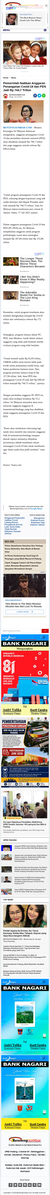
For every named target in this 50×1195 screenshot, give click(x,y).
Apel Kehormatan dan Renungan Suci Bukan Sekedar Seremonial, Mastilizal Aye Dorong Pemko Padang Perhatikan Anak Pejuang (31, 869)
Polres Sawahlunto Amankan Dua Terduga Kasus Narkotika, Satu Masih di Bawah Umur (24, 549)
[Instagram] (25, 1185)
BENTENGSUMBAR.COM (17, 127)
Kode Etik (18, 1165)
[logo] (25, 1142)
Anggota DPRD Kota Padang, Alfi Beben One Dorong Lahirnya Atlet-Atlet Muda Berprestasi (31, 847)
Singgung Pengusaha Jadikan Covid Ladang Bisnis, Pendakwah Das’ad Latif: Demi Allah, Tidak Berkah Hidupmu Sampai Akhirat (15, 526)
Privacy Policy (30, 1154)
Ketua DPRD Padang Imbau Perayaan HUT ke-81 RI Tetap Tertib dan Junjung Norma (30, 891)
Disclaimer (17, 1154)
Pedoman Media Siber (34, 1165)
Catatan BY (24, 1151)
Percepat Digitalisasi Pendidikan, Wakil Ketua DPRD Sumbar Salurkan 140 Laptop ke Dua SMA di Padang (24, 824)
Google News (36, 509)
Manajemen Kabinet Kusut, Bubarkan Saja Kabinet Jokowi (37, 521)
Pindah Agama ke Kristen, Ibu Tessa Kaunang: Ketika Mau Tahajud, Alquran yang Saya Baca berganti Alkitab (24, 933)
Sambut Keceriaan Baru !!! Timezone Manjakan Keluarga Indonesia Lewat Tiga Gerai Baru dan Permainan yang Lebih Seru (21, 948)
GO (45, 631)
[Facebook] (11, 1185)
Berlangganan (37, 1151)
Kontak (7, 1154)
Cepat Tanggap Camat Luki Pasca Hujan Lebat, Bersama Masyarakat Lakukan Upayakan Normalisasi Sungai (23, 566)
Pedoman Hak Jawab (16, 1168)
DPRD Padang (11, 1151)
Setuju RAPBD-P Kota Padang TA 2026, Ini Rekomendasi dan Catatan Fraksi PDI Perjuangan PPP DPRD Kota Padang (24, 957)
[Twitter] (15, 1185)
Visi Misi (41, 1154)
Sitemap (25, 1158)
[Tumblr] (35, 1185)
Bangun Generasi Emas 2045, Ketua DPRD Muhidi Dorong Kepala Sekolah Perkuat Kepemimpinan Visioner (22, 973)
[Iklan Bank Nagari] (25, 1054)
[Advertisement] (24, 174)
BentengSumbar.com (24, 1193)
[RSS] (39, 1185)
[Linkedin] (30, 1185)
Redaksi (8, 1165)
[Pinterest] (20, 1185)
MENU (6, 30)
